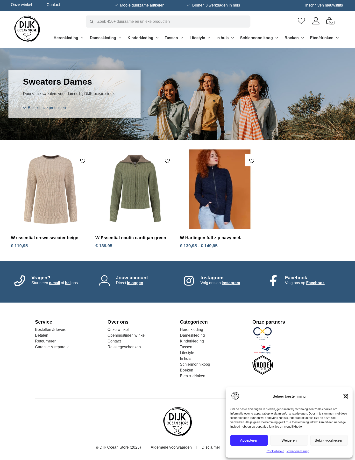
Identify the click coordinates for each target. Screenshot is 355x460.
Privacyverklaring (298, 451)
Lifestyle (197, 38)
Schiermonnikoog (256, 38)
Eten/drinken (322, 38)
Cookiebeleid (275, 451)
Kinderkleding (140, 38)
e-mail (54, 283)
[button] (345, 396)
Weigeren (289, 440)
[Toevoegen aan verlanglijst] (83, 161)
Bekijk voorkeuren (329, 440)
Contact (53, 5)
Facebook (315, 283)
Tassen (171, 38)
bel (68, 283)
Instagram (231, 283)
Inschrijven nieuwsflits (324, 5)
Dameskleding (103, 38)
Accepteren (249, 440)
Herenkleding (66, 38)
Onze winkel (21, 5)
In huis (222, 38)
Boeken (291, 38)
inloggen (135, 283)
